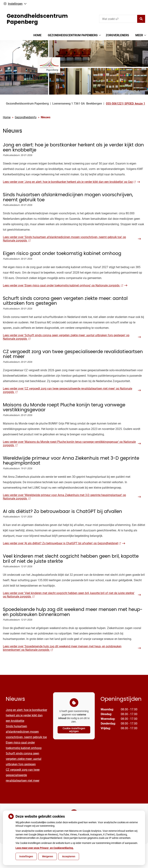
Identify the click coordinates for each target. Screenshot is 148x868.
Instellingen (26, 856)
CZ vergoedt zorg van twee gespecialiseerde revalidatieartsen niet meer (23, 775)
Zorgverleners (117, 35)
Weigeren (47, 856)
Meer (139, 35)
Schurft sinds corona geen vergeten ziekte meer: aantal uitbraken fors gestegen (23, 759)
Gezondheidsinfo (25, 117)
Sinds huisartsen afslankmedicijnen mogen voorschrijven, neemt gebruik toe (26, 732)
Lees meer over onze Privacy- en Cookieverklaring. (45, 847)
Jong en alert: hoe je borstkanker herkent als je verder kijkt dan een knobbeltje (26, 715)
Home (37, 35)
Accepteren (68, 856)
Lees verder (68, 182)
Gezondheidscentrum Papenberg (73, 35)
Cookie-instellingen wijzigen (74, 730)
